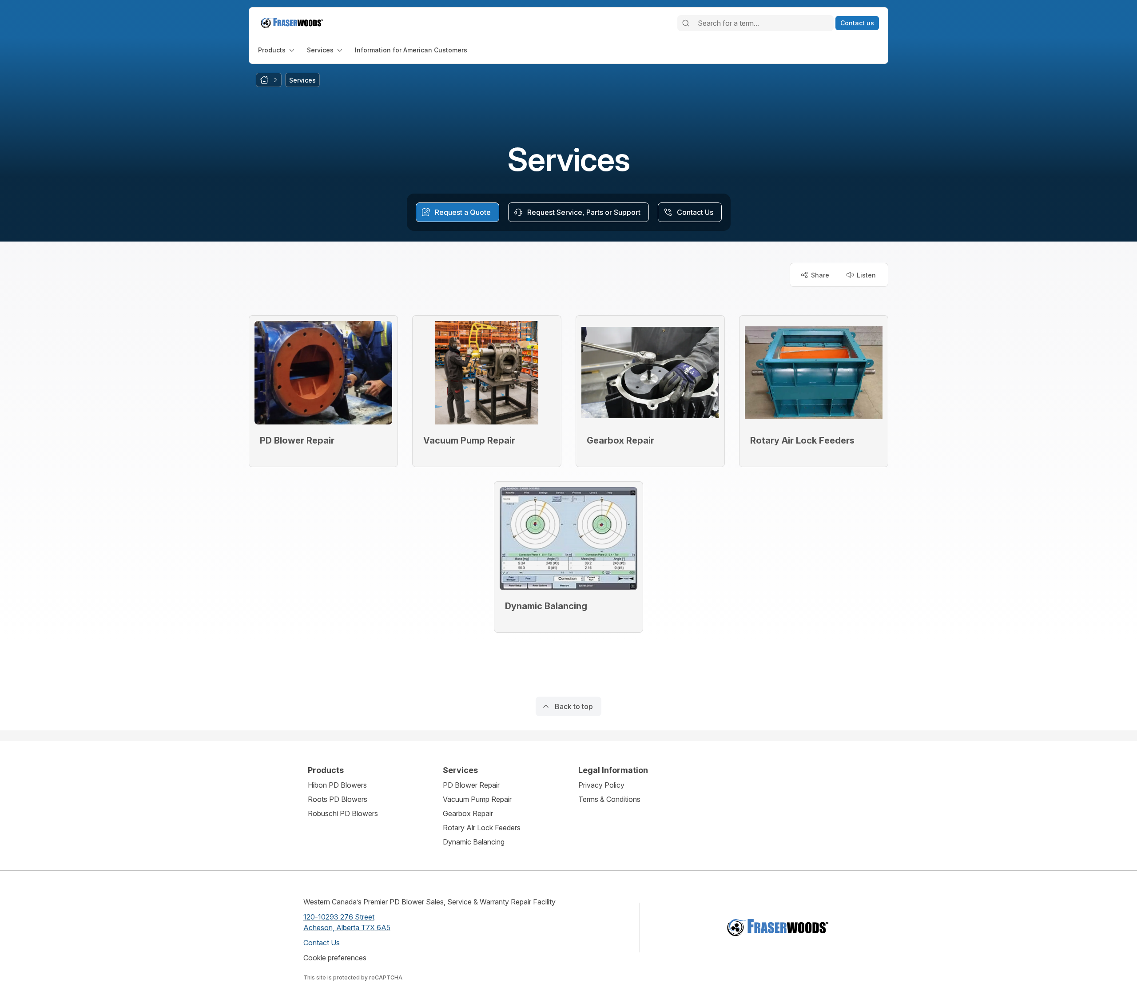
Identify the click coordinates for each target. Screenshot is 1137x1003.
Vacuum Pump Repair (477, 799)
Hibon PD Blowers (337, 785)
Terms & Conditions (609, 799)
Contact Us (321, 942)
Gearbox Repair (468, 813)
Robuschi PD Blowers (343, 813)
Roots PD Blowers (337, 799)
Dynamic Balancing (474, 841)
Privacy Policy (601, 785)
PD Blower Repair (471, 785)
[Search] (686, 23)
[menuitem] (277, 50)
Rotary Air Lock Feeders (482, 827)
